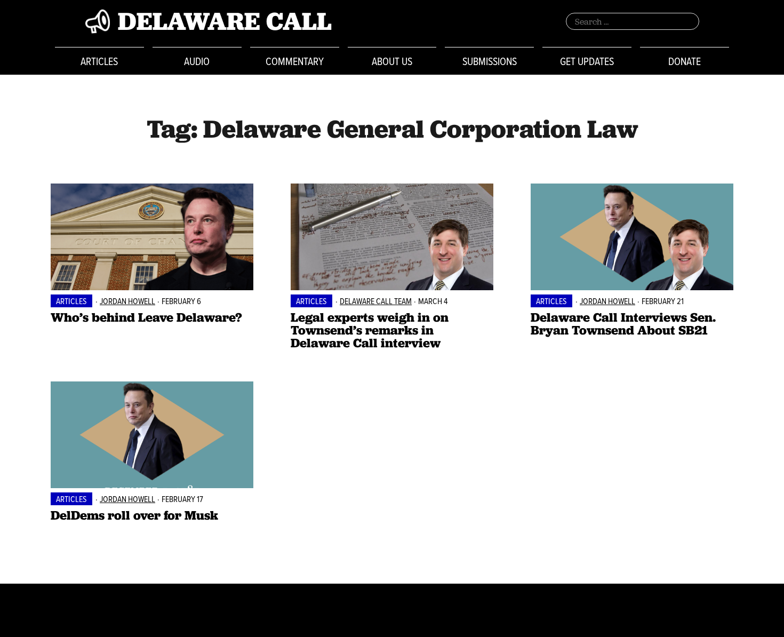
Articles (99, 61)
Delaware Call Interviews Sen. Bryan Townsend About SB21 (623, 323)
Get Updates (587, 61)
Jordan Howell (127, 301)
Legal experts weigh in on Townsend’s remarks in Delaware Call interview (370, 330)
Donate (684, 61)
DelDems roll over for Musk (134, 515)
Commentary (295, 61)
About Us (392, 61)
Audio (197, 61)
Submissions (489, 61)
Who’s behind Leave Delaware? (146, 317)
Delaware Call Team (376, 301)
